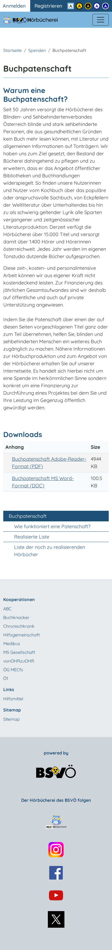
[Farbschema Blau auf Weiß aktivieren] (97, 6)
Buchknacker (16, 617)
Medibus (11, 643)
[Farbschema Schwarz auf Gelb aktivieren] (79, 6)
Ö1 (5, 678)
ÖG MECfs (13, 669)
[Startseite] (33, 20)
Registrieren (48, 6)
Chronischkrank (19, 626)
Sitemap (11, 719)
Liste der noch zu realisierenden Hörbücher (49, 551)
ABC (7, 608)
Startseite (12, 50)
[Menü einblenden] (100, 20)
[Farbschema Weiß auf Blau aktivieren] (105, 6)
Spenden (37, 50)
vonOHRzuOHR (18, 661)
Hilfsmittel (13, 698)
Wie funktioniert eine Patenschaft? (52, 526)
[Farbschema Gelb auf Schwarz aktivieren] (88, 6)
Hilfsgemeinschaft (21, 635)
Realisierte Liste (31, 537)
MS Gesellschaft (19, 652)
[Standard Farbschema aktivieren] (70, 6)
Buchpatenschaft (27, 516)
